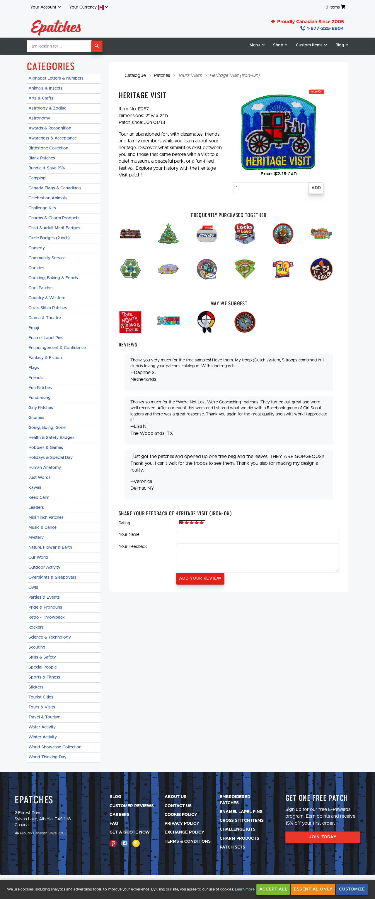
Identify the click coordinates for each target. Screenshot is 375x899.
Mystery (36, 538)
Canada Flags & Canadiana (54, 188)
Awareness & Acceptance (52, 138)
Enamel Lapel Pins (45, 338)
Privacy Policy (182, 823)
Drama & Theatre (44, 318)
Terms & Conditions (188, 841)
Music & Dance (42, 528)
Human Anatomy (44, 468)
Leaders (36, 508)
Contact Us (178, 806)
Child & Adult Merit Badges (54, 228)
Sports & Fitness (44, 677)
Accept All (273, 889)
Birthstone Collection (48, 148)
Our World (38, 557)
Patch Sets (232, 847)
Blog (115, 797)
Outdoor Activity (44, 567)
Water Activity (42, 727)
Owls (33, 587)
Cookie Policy (181, 815)
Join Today (322, 837)
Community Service (47, 258)
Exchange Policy (184, 832)
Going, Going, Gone (47, 428)
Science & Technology (49, 637)
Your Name (129, 535)
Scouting (36, 647)
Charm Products (239, 838)
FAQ (114, 823)
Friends (35, 378)
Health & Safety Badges (51, 438)
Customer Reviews (132, 806)
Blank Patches (41, 158)
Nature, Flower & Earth (50, 548)
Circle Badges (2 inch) (49, 238)
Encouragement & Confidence (57, 348)
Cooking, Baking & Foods (53, 278)
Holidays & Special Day (50, 458)
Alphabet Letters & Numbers (55, 78)
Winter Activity (42, 737)
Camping (37, 178)
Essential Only (313, 889)
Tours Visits (190, 75)
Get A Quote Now (130, 832)
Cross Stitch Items (242, 821)
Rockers (36, 627)
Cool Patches (41, 288)
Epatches (34, 799)
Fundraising (39, 398)
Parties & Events (44, 597)
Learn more (245, 889)
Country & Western (46, 298)
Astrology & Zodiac (47, 108)
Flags (33, 368)
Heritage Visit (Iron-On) (235, 75)
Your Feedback (133, 547)
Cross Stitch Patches (47, 308)
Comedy (36, 248)
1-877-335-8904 (325, 28)
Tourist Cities (40, 697)
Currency (83, 7)
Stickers (35, 687)
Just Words (39, 478)
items (332, 7)
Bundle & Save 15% (46, 168)
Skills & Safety (42, 657)
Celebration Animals (47, 198)
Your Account (43, 7)
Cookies (36, 268)
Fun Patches (40, 388)
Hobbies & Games (45, 448)
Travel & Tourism (44, 717)
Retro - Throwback (46, 617)
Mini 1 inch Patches (46, 518)
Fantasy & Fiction (45, 358)
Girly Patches (40, 408)
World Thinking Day (47, 757)
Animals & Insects (45, 88)
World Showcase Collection (54, 747)
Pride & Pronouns (45, 607)
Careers (119, 815)
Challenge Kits (42, 208)
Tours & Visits (41, 707)
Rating (124, 523)
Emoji (33, 328)
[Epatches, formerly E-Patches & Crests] (56, 26)
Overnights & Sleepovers (52, 577)
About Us (175, 797)
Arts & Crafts (40, 98)
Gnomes (36, 418)
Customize (352, 889)
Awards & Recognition (49, 128)
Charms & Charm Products (53, 218)
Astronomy (39, 118)
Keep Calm (38, 498)
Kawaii (34, 488)
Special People (42, 667)
